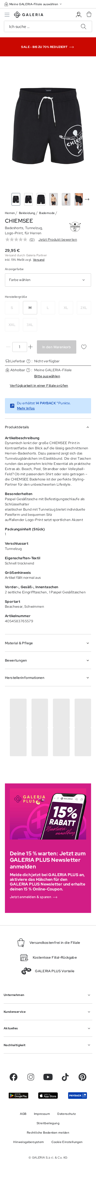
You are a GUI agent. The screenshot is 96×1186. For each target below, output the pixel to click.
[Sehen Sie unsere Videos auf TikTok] (65, 1077)
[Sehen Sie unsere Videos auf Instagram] (31, 1077)
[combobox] (48, 280)
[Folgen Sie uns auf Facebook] (13, 1077)
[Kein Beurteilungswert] (17, 239)
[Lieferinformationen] (28, 361)
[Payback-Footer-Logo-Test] (77, 1095)
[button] (33, 4)
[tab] (48, 126)
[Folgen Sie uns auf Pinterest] (82, 1077)
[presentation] (87, 199)
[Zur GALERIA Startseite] (28, 15)
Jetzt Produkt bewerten (57, 239)
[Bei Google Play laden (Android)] (18, 1096)
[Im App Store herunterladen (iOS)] (48, 1095)
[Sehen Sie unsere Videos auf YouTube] (48, 1077)
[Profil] (78, 14)
